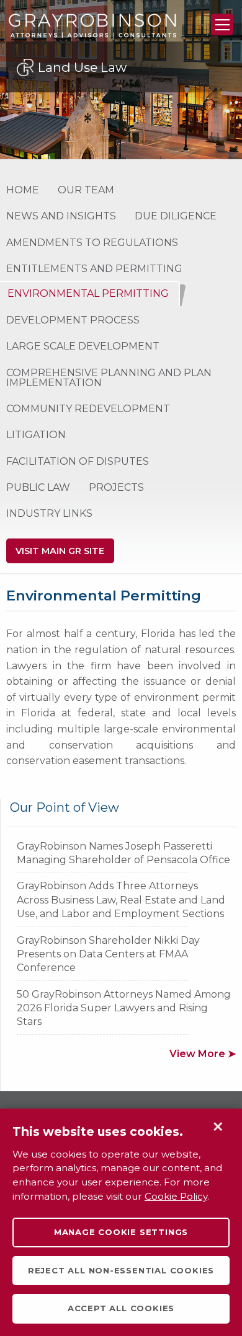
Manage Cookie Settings (121, 1232)
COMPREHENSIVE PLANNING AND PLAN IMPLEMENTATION (109, 378)
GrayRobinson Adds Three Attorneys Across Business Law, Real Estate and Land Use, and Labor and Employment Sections (121, 900)
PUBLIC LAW (38, 487)
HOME (22, 190)
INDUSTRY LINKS (49, 513)
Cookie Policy (176, 1196)
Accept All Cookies (121, 1308)
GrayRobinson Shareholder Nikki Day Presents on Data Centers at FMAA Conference (108, 954)
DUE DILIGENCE (176, 216)
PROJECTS (116, 487)
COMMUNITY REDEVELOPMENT (88, 409)
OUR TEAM (86, 190)
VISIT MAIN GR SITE (60, 550)
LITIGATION (36, 435)
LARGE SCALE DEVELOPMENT (82, 346)
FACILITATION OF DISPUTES (77, 461)
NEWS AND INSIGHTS (61, 216)
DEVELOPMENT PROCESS (73, 320)
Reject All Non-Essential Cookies (121, 1270)
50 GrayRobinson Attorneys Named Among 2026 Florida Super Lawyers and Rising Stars (124, 1008)
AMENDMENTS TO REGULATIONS (92, 242)
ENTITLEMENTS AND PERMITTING (94, 269)
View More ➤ (202, 1054)
